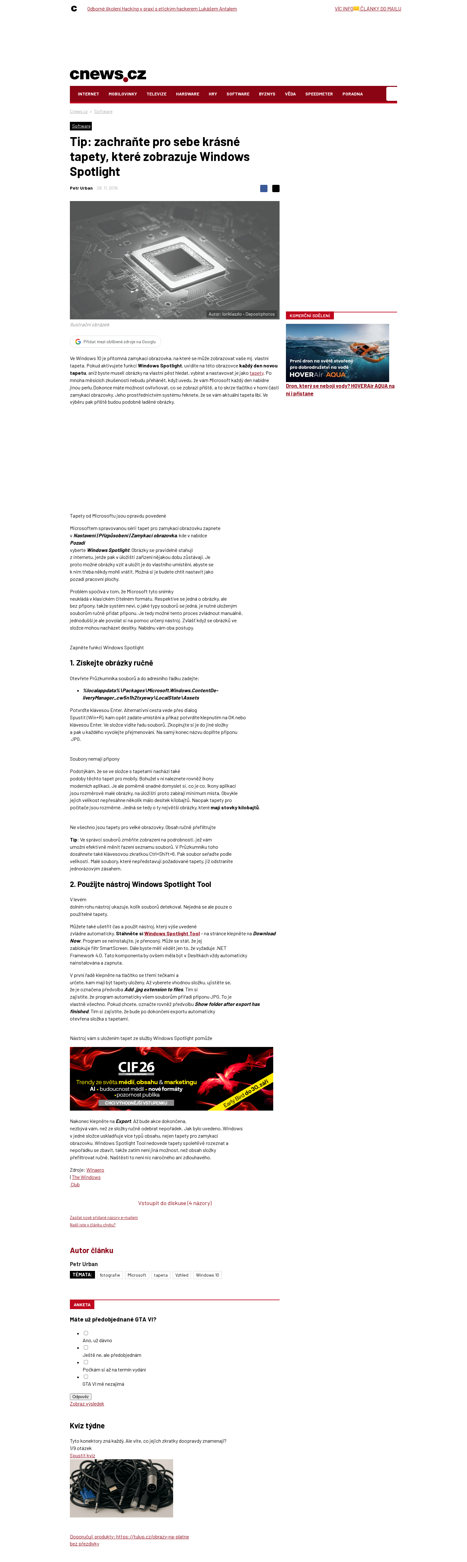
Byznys (267, 93)
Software (238, 93)
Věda (290, 93)
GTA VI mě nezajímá (103, 1384)
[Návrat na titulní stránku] (108, 75)
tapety (256, 373)
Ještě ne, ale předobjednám (112, 1355)
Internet (88, 93)
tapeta (161, 1275)
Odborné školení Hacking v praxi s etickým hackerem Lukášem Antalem (162, 8)
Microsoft (137, 1275)
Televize (156, 93)
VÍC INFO (344, 8)
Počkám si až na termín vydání (114, 1369)
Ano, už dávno (97, 1340)
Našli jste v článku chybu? (93, 1224)
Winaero (95, 1170)
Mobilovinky (123, 93)
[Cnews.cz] (75, 8)
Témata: (82, 1274)
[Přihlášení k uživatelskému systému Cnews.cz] (392, 94)
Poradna (352, 93)
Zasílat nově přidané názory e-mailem (104, 1217)
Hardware (187, 93)
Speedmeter (319, 93)
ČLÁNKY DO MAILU (380, 8)
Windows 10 (207, 1275)
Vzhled (181, 1275)
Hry (213, 93)
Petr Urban (81, 188)
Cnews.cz (79, 111)
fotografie (110, 1275)
